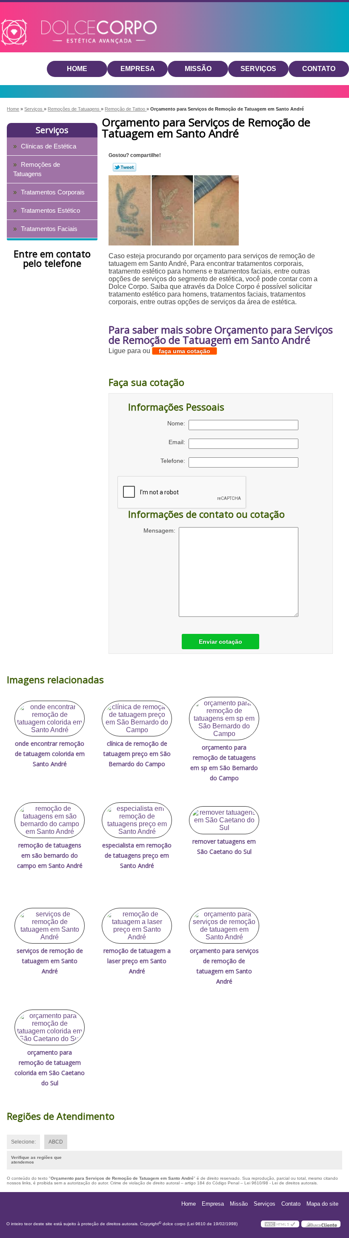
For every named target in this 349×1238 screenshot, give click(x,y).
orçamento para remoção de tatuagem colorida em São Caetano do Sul (49, 1067)
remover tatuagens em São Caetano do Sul (224, 846)
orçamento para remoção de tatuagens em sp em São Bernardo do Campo (224, 762)
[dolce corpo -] (49, 21)
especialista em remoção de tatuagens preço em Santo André (137, 855)
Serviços (258, 68)
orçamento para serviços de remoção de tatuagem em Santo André (224, 966)
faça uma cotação (184, 351)
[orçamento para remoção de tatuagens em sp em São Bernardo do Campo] (224, 718)
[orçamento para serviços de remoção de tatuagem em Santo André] (224, 926)
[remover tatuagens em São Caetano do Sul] (224, 820)
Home (77, 68)
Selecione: (23, 1142)
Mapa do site (322, 1204)
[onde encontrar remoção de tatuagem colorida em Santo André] (49, 718)
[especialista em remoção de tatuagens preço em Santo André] (137, 820)
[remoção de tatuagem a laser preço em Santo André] (137, 926)
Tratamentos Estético (50, 210)
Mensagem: (161, 530)
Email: (179, 442)
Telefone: (174, 460)
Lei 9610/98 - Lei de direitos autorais (280, 1183)
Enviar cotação (220, 641)
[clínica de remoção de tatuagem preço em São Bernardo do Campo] (137, 718)
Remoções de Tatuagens (36, 169)
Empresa (137, 68)
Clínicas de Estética (48, 146)
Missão (198, 68)
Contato (318, 68)
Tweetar (124, 167)
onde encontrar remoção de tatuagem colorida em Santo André (50, 753)
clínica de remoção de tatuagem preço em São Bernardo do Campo (137, 753)
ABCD (56, 1142)
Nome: (178, 423)
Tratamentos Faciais (49, 228)
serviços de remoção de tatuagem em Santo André (50, 961)
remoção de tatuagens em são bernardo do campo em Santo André (50, 855)
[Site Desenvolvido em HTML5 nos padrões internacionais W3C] (280, 1224)
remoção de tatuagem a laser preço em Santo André (137, 961)
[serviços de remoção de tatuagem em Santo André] (49, 926)
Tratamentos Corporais (53, 192)
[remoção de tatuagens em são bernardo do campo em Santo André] (49, 820)
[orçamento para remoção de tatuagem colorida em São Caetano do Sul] (49, 1027)
